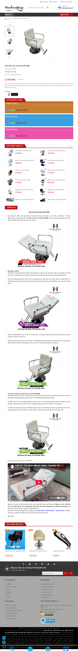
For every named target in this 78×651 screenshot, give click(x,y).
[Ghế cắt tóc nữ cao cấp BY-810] (10, 162)
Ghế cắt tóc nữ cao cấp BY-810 (24, 160)
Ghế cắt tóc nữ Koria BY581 (56, 190)
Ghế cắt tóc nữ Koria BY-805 (56, 150)
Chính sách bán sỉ (46, 597)
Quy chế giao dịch (46, 592)
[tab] (11, 207)
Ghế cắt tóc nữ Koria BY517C (38, 551)
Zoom (53, 60)
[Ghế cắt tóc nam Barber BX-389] (15, 539)
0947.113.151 (21, 123)
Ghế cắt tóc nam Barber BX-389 (15, 551)
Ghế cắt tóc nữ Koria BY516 (56, 170)
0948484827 (52, 609)
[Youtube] (29, 564)
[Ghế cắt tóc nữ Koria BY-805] (43, 153)
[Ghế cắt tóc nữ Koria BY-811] (10, 153)
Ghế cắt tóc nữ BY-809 (22, 170)
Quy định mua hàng (11, 613)
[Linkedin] (54, 564)
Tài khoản (54, 1)
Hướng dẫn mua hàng (47, 584)
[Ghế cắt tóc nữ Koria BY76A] (43, 182)
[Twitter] (48, 564)
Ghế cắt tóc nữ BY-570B (22, 180)
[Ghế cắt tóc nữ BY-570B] (10, 182)
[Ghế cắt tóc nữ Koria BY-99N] (9, 31)
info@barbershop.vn (51, 612)
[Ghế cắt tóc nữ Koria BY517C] (39, 539)
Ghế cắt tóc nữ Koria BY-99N (24, 190)
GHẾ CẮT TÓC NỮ (15, 75)
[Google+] (35, 564)
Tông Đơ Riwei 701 (59, 551)
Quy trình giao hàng (47, 589)
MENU (9, 14)
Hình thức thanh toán (47, 587)
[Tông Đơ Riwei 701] (63, 539)
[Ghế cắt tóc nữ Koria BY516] (43, 172)
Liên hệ (8, 595)
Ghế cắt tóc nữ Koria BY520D (57, 199)
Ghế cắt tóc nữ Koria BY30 (56, 160)
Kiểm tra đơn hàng (67, 1)
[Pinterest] (42, 564)
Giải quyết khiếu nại (11, 608)
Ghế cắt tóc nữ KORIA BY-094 (24, 199)
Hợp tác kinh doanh (47, 595)
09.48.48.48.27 (67, 8)
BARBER (14, 69)
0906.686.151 (60, 609)
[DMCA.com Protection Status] (46, 614)
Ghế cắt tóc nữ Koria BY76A (56, 180)
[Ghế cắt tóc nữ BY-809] (10, 172)
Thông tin (11, 207)
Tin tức (8, 589)
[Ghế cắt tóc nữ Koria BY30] (43, 162)
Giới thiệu (8, 584)
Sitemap (8, 597)
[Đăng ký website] (47, 621)
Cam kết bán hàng (11, 587)
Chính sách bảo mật (11, 605)
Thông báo (9, 592)
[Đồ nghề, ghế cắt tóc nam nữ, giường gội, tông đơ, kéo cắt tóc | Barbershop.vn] (14, 8)
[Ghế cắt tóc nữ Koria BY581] (43, 192)
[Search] (48, 7)
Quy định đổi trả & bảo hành (13, 610)
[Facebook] (23, 564)
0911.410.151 (21, 136)
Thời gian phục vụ (11, 618)
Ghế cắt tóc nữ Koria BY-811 (24, 150)
